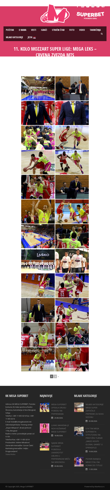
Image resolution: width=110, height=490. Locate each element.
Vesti (33, 29)
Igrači (44, 29)
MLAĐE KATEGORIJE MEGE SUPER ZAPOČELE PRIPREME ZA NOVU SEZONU (95, 410)
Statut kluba (10, 454)
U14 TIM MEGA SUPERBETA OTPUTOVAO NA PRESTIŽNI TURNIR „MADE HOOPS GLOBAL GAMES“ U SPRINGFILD (94, 438)
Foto (71, 29)
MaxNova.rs (99, 486)
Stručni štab (58, 29)
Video (82, 29)
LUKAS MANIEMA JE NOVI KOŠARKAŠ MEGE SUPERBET (60, 428)
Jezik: (30, 37)
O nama (22, 29)
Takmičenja (95, 29)
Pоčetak (10, 29)
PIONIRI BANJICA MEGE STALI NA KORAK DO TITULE (94, 462)
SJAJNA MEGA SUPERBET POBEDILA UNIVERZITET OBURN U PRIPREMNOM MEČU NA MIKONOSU (60, 452)
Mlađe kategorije (14, 37)
